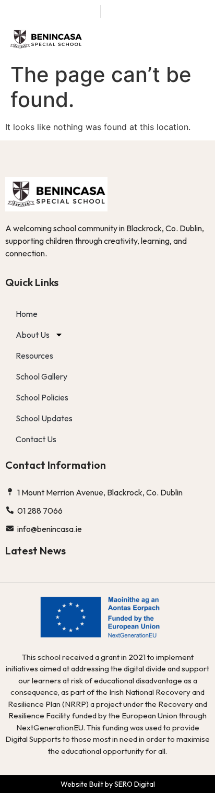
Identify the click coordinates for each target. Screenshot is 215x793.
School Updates (44, 418)
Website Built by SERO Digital (108, 784)
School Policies (42, 397)
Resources (34, 355)
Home (27, 314)
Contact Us (36, 439)
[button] (198, 39)
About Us (33, 334)
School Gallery (41, 376)
